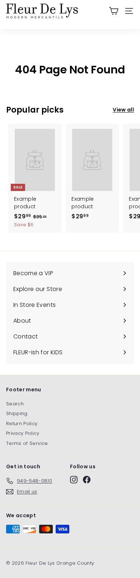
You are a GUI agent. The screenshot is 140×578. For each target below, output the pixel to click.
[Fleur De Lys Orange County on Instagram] (74, 479)
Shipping (17, 413)
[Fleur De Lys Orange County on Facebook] (86, 479)
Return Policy (22, 423)
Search (15, 403)
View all (123, 109)
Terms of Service (27, 443)
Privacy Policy (22, 433)
